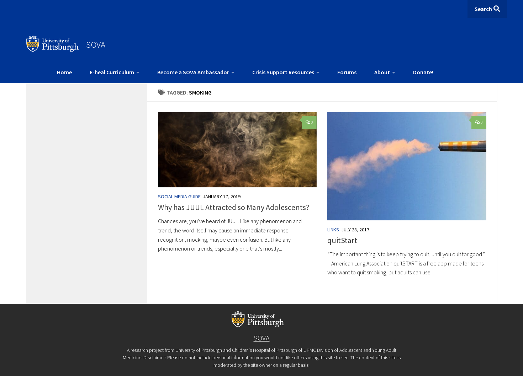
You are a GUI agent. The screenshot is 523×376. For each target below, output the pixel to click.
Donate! (423, 72)
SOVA (95, 44)
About (382, 72)
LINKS (333, 229)
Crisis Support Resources (283, 72)
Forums (346, 72)
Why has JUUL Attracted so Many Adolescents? (233, 207)
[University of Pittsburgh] (52, 49)
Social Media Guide (179, 196)
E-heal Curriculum (112, 72)
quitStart (342, 240)
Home (64, 72)
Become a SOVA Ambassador (193, 72)
